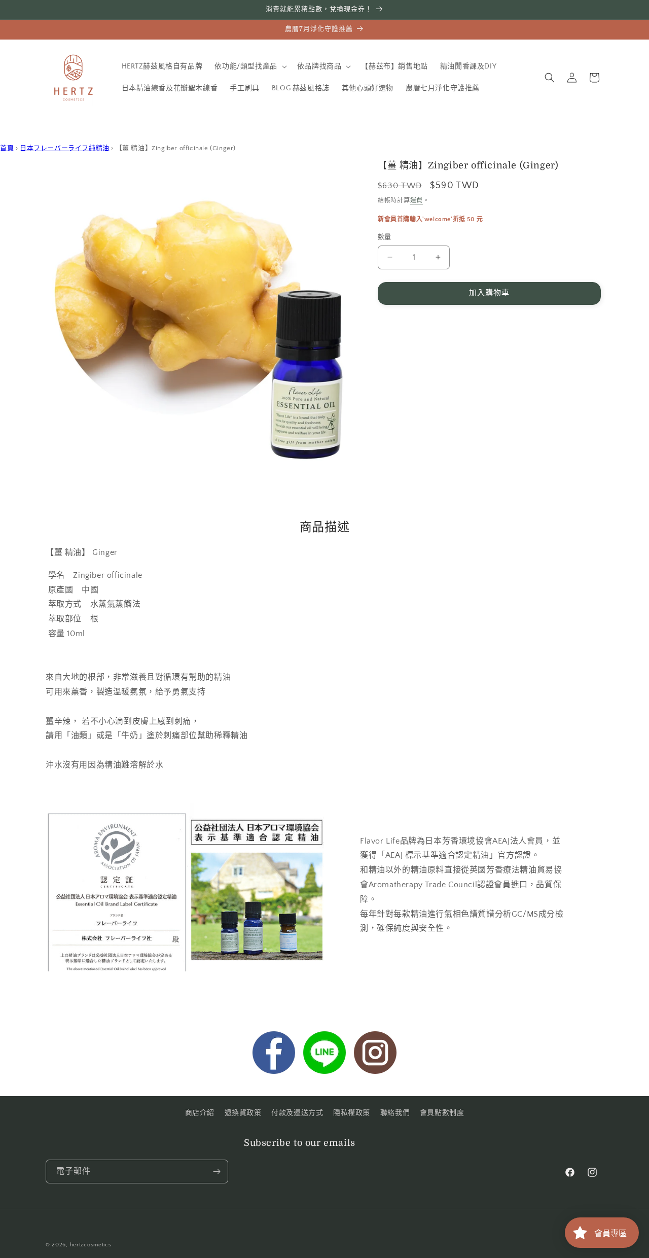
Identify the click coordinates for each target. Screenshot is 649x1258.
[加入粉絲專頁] (273, 1055)
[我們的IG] (375, 1055)
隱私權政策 (351, 1113)
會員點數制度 (442, 1113)
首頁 (7, 148)
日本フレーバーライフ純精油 (65, 148)
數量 (384, 236)
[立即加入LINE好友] (324, 1055)
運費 (416, 200)
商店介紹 (199, 1113)
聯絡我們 (395, 1113)
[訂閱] (216, 1171)
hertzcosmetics (91, 1245)
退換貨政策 (243, 1113)
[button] (249, 66)
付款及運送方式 (297, 1113)
